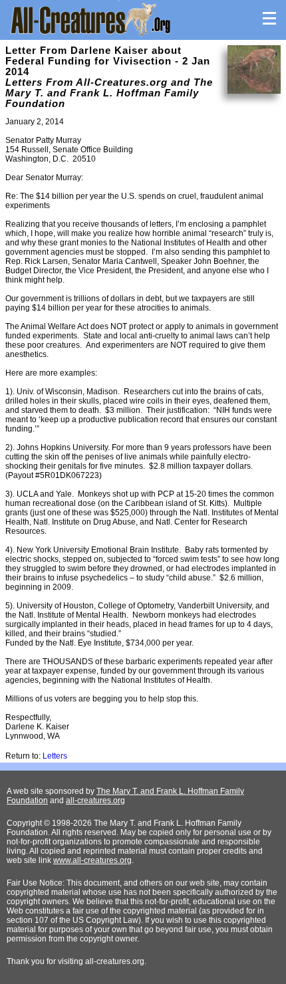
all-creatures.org (95, 800)
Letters (55, 756)
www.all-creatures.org (92, 860)
